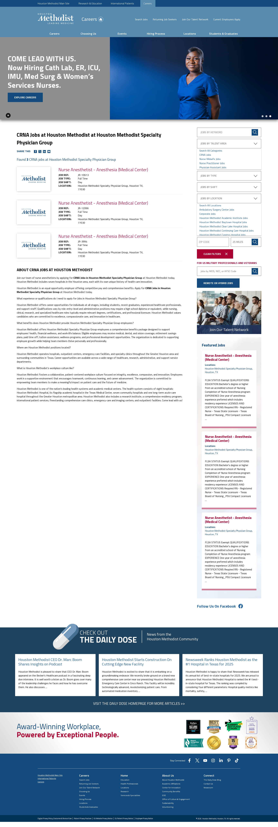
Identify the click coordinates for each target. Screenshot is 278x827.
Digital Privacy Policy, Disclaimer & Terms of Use (55, 818)
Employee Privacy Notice (144, 818)
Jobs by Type (208, 176)
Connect (209, 775)
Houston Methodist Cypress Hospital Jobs (222, 235)
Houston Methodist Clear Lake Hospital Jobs (223, 226)
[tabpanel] (139, 78)
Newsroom (208, 787)
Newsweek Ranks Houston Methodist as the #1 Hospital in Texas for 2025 (221, 662)
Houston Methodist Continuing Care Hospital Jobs (226, 230)
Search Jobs (141, 19)
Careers (148, 3)
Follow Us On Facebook (216, 606)
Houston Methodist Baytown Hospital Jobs (223, 222)
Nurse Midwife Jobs (210, 159)
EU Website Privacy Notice (103, 818)
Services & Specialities (130, 795)
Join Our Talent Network (195, 19)
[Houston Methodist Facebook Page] (189, 761)
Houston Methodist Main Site (53, 3)
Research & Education (90, 3)
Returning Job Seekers (165, 19)
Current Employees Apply (226, 19)
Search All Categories (210, 151)
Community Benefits (171, 791)
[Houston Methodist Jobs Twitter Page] (197, 761)
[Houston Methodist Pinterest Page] (229, 761)
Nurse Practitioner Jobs (212, 163)
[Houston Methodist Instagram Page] (213, 761)
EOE (164, 795)
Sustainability (168, 803)
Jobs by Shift (208, 187)
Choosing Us (88, 33)
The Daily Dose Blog (212, 779)
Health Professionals (129, 783)
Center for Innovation (171, 787)
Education (125, 779)
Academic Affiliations (171, 783)
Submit (255, 242)
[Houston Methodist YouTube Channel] (205, 761)
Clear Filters (212, 254)
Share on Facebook (35, 151)
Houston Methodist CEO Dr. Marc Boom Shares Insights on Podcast (50, 662)
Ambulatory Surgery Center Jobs (216, 210)
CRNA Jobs (205, 155)
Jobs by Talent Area (213, 143)
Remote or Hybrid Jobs (218, 283)
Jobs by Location (211, 198)
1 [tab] (263, 116)
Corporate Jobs (207, 214)
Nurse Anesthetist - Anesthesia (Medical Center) (228, 357)
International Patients (122, 3)
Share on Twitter (39, 151)
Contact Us (208, 783)
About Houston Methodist (173, 779)
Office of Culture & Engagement (176, 799)
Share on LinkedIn (44, 151)
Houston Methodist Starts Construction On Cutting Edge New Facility (136, 662)
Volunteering (167, 806)
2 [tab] (266, 116)
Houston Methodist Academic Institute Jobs (223, 218)
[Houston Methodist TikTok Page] (237, 761)
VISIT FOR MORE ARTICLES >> (139, 703)
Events (122, 33)
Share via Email (48, 151)
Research (125, 791)
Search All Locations (210, 205)
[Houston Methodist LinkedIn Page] (221, 761)
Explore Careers (25, 97)
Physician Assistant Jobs (212, 167)
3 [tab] (270, 116)
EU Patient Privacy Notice (124, 818)
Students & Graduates (223, 33)
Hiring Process (156, 33)
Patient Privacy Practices (82, 818)
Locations (190, 33)
